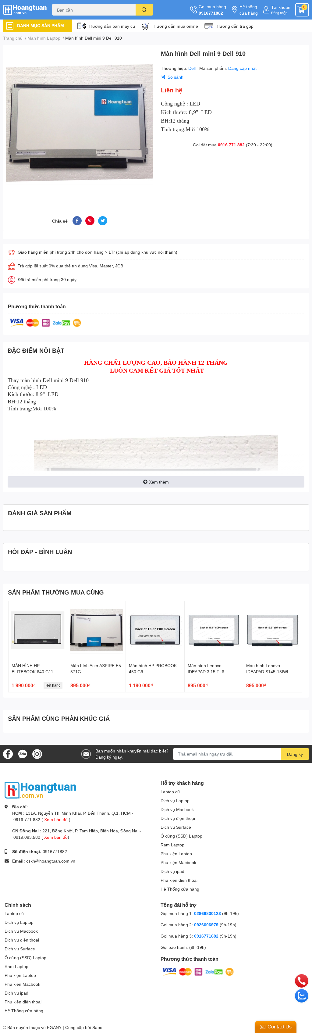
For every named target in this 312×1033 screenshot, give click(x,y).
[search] (144, 10)
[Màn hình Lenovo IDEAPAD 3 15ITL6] (214, 630)
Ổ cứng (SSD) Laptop (181, 835)
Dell (192, 68)
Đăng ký (295, 754)
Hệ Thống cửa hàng (180, 889)
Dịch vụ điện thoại (178, 818)
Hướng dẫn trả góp (235, 26)
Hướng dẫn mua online (176, 26)
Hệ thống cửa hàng (248, 10)
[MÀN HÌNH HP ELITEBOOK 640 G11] (38, 630)
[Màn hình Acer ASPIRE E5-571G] (96, 630)
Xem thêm (159, 481)
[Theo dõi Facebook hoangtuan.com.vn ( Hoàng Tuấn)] (8, 753)
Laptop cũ (170, 791)
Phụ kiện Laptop (176, 853)
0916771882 (211, 13)
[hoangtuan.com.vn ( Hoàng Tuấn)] (26, 10)
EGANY (54, 1027)
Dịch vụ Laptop (175, 800)
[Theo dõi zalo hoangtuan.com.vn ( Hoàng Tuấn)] (22, 753)
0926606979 (206, 924)
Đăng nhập (279, 13)
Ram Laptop (172, 844)
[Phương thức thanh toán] (45, 322)
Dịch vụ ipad (172, 871)
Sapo (97, 1027)
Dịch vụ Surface (176, 827)
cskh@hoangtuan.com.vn (50, 860)
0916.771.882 (231, 144)
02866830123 (207, 913)
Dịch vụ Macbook (177, 809)
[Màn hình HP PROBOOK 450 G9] (155, 630)
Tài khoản (280, 7)
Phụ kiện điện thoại (179, 880)
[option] (79, 123)
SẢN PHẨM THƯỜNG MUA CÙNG (56, 592)
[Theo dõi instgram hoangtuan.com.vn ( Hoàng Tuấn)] (37, 753)
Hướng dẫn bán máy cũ (112, 26)
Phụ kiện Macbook (178, 862)
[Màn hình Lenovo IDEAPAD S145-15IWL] (272, 630)
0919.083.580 (26, 837)
